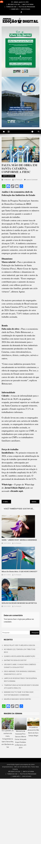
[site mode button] (33, 132)
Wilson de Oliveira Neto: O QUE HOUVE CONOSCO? (19, 571)
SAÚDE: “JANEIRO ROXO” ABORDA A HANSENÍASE (19, 540)
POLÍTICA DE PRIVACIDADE (27, 7)
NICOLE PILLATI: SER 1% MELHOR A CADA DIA (19, 645)
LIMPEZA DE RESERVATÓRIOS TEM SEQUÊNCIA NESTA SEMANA (20, 679)
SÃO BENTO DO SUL (14, 4)
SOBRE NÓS (14, 9)
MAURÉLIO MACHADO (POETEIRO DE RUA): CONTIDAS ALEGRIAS (8, 502)
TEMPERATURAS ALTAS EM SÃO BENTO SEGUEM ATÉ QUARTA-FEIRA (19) (21, 686)
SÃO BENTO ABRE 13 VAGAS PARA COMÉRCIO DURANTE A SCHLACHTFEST (20, 666)
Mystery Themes (23, 769)
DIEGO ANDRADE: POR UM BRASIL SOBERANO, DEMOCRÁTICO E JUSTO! (20, 673)
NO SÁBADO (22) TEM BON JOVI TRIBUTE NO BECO (19, 651)
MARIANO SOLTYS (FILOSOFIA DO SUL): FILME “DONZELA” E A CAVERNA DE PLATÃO (35, 502)
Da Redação (18, 179)
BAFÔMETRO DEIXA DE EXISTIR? (15, 660)
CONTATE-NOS (25, 9)
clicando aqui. (16, 491)
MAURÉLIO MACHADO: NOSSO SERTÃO (17, 699)
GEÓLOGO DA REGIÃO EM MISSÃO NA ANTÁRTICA (19, 603)
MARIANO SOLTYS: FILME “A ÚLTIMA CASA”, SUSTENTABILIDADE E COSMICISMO (19, 693)
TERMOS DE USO (11, 7)
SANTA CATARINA (27, 4)
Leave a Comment (32, 179)
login (20, 619)
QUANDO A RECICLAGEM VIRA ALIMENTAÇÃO (19, 656)
